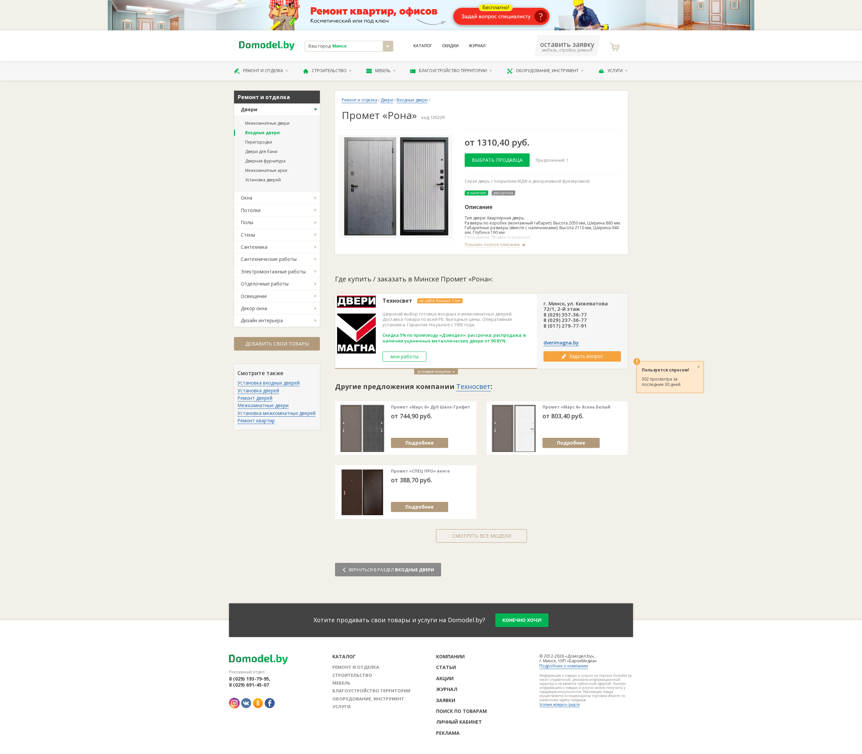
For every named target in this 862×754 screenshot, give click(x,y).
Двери (249, 109)
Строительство (329, 70)
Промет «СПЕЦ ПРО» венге (420, 471)
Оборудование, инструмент (547, 70)
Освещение (254, 296)
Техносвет (397, 300)
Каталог (422, 46)
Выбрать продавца (497, 160)
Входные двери (262, 132)
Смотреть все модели (481, 536)
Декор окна (254, 308)
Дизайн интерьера (262, 320)
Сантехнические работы (269, 259)
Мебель (383, 70)
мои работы (405, 356)
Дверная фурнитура (265, 161)
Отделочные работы (265, 283)
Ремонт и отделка (263, 70)
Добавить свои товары (277, 343)
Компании (450, 656)
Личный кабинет (459, 721)
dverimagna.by (561, 343)
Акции (445, 678)
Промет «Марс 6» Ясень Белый (576, 407)
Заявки (445, 700)
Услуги (615, 70)
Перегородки (258, 142)
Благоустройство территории (453, 70)
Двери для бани (261, 151)
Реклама (448, 732)
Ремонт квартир (256, 420)
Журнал (477, 46)
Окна (246, 197)
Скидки (450, 46)
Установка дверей (263, 180)
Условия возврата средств (559, 704)
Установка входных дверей (268, 383)
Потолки (251, 210)
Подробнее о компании (563, 666)
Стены (248, 235)
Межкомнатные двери (267, 123)
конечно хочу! (521, 620)
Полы (247, 222)
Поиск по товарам (461, 711)
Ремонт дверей (254, 398)
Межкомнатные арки (266, 170)
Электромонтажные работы (273, 271)
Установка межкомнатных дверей (276, 413)
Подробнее (419, 443)
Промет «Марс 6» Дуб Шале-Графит (430, 407)
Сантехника (254, 247)
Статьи (446, 667)
